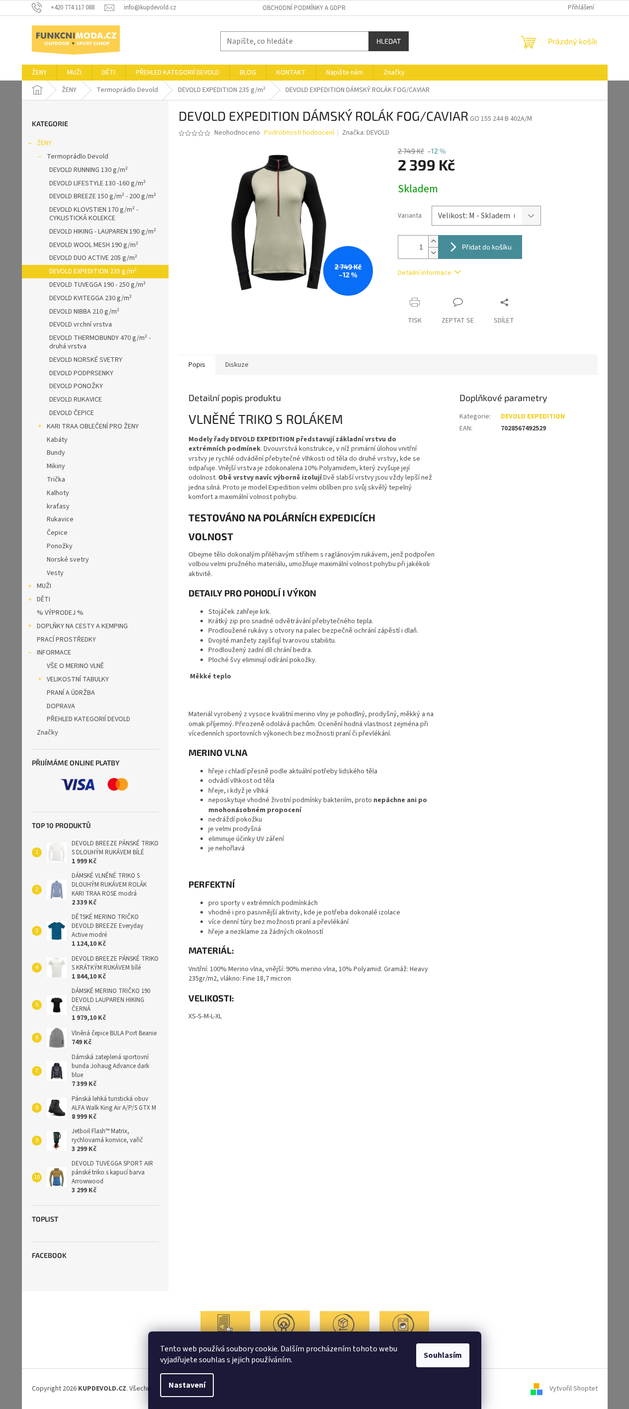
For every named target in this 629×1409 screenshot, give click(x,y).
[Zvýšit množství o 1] (433, 241)
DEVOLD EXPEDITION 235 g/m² (93, 271)
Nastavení (187, 1385)
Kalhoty (58, 493)
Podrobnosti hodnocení (299, 133)
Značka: (365, 133)
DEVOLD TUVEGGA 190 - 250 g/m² (97, 285)
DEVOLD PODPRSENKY (81, 373)
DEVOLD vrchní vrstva (80, 325)
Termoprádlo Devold (77, 157)
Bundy (56, 453)
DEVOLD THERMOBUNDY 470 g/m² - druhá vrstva (100, 342)
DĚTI (43, 599)
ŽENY (44, 143)
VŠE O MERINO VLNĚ (75, 666)
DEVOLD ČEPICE (71, 413)
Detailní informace (424, 273)
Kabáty (57, 440)
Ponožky (60, 546)
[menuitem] (39, 73)
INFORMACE (54, 653)
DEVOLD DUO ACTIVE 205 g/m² (93, 258)
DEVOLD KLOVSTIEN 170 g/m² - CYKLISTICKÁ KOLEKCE (93, 214)
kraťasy (58, 506)
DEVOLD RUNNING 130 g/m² (88, 170)
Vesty (55, 573)
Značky (47, 733)
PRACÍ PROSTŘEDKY (66, 640)
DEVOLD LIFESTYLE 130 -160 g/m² (97, 183)
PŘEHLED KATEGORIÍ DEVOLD (88, 719)
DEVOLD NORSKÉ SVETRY (85, 360)
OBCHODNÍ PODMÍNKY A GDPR (304, 7)
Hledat (388, 41)
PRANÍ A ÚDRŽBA (71, 693)
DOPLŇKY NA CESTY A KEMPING (82, 626)
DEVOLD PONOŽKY (76, 386)
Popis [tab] (196, 365)
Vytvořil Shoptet (573, 1389)
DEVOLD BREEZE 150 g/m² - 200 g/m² (102, 196)
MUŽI (44, 586)
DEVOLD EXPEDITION (533, 416)
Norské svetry (68, 560)
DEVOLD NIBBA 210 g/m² (84, 312)
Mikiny (56, 466)
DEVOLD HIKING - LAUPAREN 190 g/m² (102, 232)
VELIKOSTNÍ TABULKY (78, 679)
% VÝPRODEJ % (60, 613)
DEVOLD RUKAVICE (75, 400)
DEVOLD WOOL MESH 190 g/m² (93, 245)
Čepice (57, 533)
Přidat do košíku (487, 247)
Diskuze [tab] (237, 365)
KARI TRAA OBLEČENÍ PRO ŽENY (93, 426)
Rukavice (60, 519)
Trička (56, 480)
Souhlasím (443, 1355)
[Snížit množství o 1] (433, 252)
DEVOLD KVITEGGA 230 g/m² (90, 298)
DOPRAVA (61, 706)
